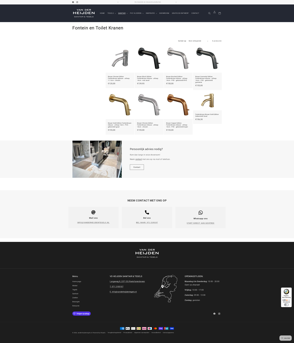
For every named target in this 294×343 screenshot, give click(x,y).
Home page (76, 281)
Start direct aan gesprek (200, 223)
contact (138, 159)
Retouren (75, 306)
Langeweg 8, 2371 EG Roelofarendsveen (127, 281)
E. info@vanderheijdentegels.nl (123, 292)
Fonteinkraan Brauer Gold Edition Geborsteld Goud (207, 115)
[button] (111, 13)
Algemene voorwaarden (141, 332)
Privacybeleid (127, 332)
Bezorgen (76, 302)
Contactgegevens (168, 332)
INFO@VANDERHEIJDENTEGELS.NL (93, 222)
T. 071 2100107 (116, 287)
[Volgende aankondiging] (176, 2)
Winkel (74, 286)
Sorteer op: (182, 41)
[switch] (286, 304)
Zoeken (75, 298)
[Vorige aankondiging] (117, 2)
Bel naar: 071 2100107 (147, 222)
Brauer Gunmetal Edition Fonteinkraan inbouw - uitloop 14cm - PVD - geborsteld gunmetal (205, 79)
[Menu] (290, 289)
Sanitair (75, 294)
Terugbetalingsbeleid (114, 332)
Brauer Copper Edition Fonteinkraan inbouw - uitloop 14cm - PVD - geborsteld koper (177, 125)
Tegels (74, 290)
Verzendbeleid (156, 332)
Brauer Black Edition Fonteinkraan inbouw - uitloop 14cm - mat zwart (147, 78)
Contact (136, 167)
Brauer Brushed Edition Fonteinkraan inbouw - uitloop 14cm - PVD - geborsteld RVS (176, 78)
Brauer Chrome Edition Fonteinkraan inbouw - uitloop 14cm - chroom (147, 125)
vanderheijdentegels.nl (85, 332)
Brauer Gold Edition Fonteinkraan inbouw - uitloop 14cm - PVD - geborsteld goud (119, 125)
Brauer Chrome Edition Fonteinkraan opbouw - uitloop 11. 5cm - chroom (118, 78)
